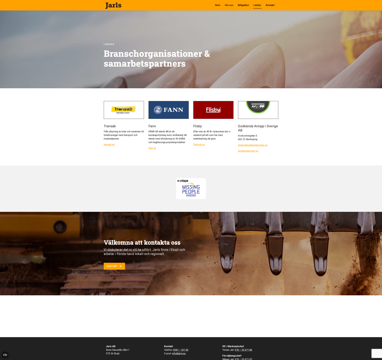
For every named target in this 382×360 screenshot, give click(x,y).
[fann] (168, 110)
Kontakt (270, 5)
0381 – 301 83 (180, 349)
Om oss (229, 5)
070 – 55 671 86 (243, 349)
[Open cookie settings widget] (5, 355)
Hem (217, 5)
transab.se (109, 144)
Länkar (257, 5)
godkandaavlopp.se (248, 151)
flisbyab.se (199, 144)
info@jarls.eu (179, 353)
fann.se (152, 148)
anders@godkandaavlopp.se (253, 145)
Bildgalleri (243, 5)
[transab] (124, 110)
